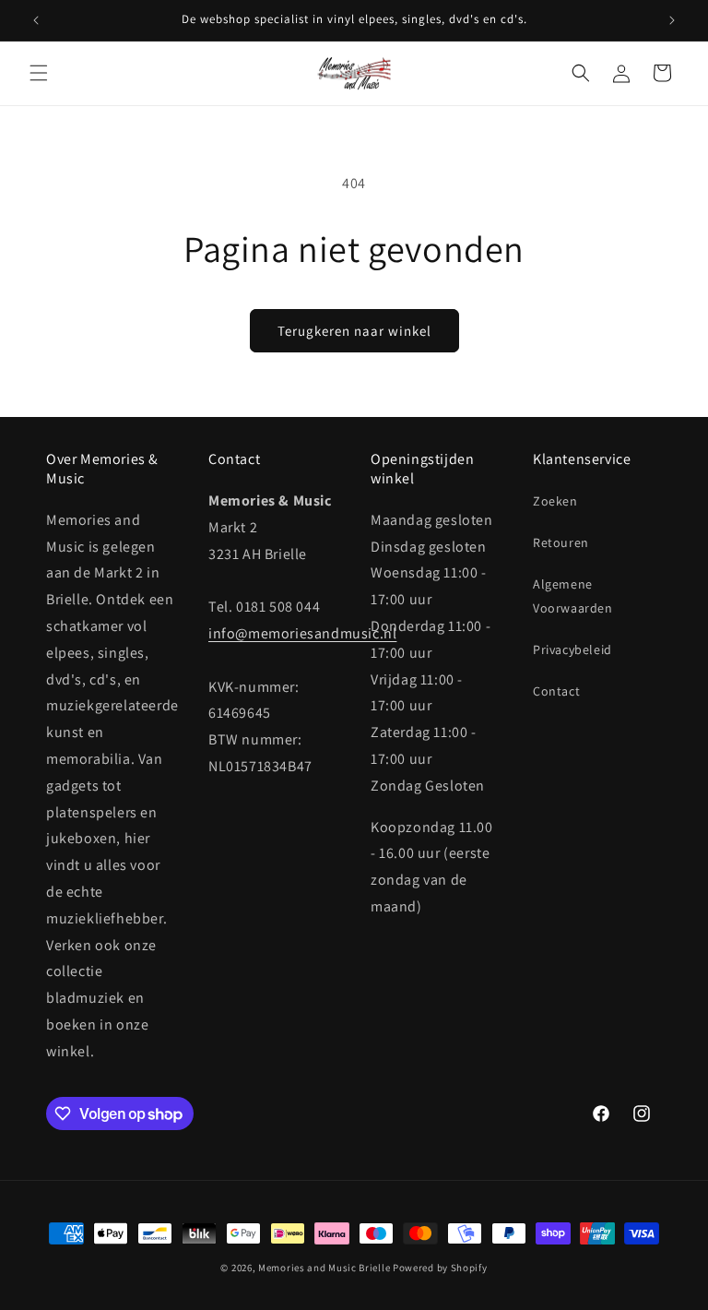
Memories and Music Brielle (324, 1267)
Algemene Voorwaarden (573, 595)
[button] (38, 73)
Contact (556, 691)
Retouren (561, 542)
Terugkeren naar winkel (354, 330)
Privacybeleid (572, 649)
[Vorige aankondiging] (36, 20)
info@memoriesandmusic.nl (302, 633)
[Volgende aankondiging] (672, 20)
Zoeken (555, 501)
